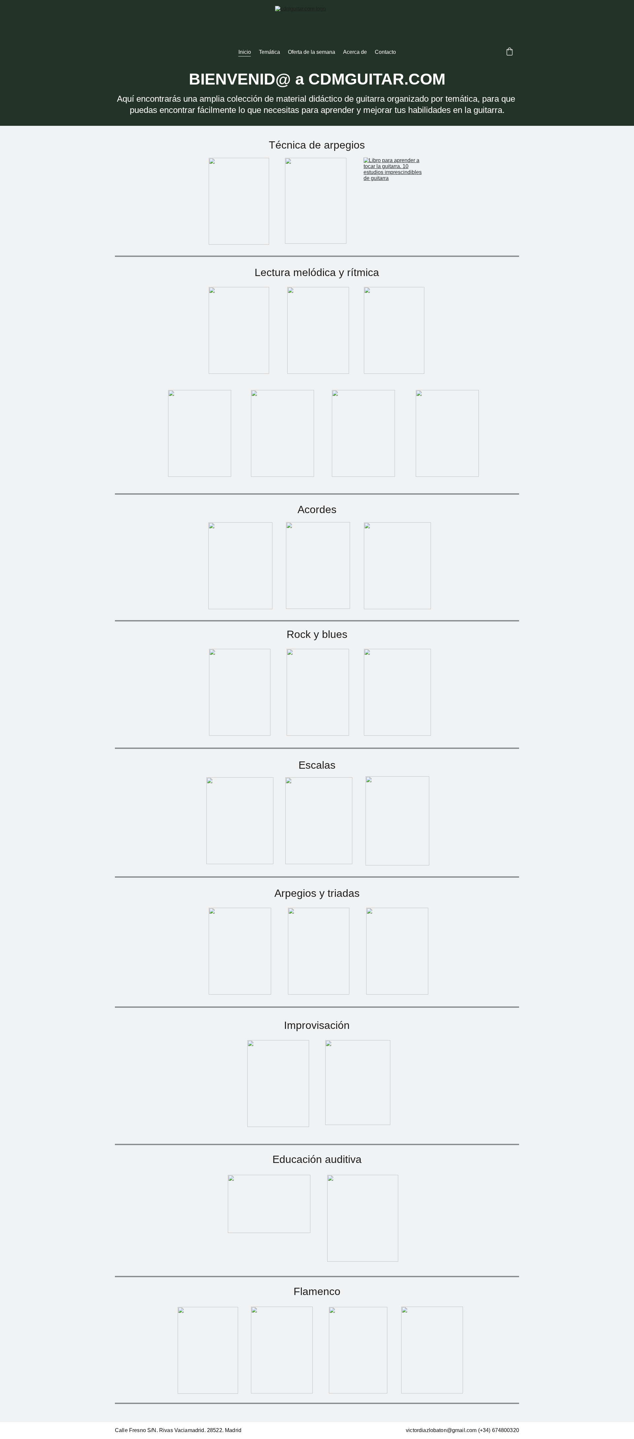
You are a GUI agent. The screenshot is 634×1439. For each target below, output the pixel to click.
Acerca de (355, 52)
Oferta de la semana (311, 52)
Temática (269, 52)
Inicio (244, 52)
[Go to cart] (509, 52)
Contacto (385, 52)
